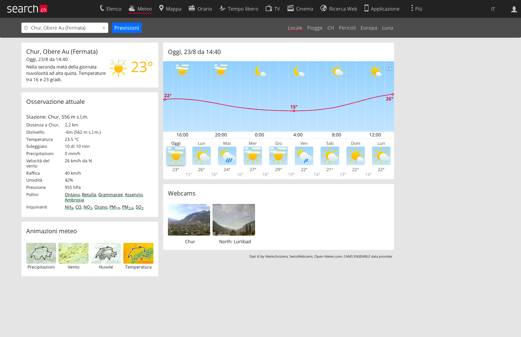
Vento (73, 267)
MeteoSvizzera (276, 256)
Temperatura (138, 267)
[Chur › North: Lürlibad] (234, 219)
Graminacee (110, 194)
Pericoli (347, 27)
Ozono (100, 207)
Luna (387, 27)
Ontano (72, 194)
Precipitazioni (41, 267)
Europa (369, 27)
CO (78, 207)
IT (493, 9)
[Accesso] (514, 8)
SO (140, 207)
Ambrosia (74, 199)
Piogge (315, 27)
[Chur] (189, 219)
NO (88, 207)
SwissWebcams (301, 256)
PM (114, 207)
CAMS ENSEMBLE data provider (368, 256)
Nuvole (106, 267)
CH (330, 27)
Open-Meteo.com (328, 256)
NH (69, 207)
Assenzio (134, 194)
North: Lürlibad (235, 241)
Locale (295, 27)
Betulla (89, 194)
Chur (190, 241)
